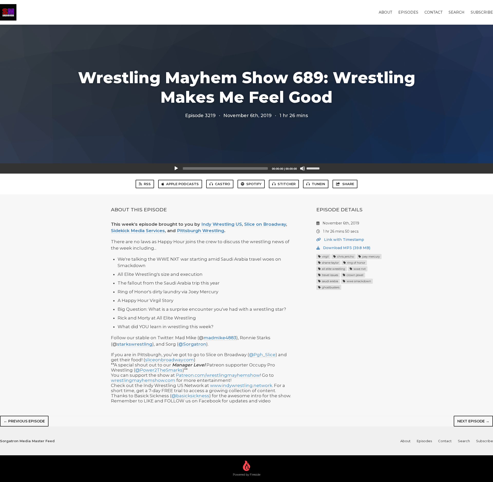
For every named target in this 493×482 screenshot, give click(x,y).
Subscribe (482, 12)
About (385, 12)
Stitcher (287, 184)
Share (348, 184)
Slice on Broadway (265, 224)
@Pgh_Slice (262, 354)
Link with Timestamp (343, 239)
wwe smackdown (358, 281)
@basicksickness (190, 395)
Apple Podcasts (182, 184)
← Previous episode (24, 421)
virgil (325, 256)
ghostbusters (330, 287)
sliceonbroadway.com (169, 359)
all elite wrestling (333, 269)
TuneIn (318, 184)
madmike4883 (220, 337)
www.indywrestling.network (241, 385)
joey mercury (371, 256)
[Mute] (302, 168)
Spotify (253, 184)
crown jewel (354, 275)
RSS (147, 184)
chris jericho (345, 256)
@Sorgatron (192, 344)
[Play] (176, 168)
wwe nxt (359, 269)
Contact (433, 12)
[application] (246, 168)
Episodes (408, 12)
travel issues (329, 275)
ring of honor (355, 262)
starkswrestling (134, 344)
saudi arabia (329, 281)
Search (456, 12)
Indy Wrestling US (221, 224)
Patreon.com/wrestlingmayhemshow (218, 375)
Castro (222, 184)
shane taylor (330, 262)
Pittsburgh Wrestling (200, 230)
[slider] (314, 168)
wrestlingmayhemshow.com (143, 380)
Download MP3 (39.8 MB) (346, 247)
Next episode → (473, 421)
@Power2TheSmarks (159, 370)
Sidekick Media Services (138, 230)
